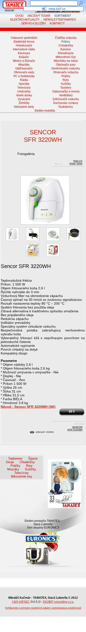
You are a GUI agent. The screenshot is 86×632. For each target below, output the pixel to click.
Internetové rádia (24, 49)
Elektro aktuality (25, 19)
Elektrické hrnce (24, 41)
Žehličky (24, 103)
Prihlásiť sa (57, 9)
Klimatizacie (66, 53)
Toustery (65, 87)
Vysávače (24, 99)
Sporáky (24, 83)
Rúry (66, 80)
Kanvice (65, 49)
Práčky (65, 76)
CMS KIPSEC (21, 602)
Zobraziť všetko (45, 432)
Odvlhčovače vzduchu (65, 68)
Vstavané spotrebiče (24, 38)
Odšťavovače (24, 68)
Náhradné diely (24, 106)
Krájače (24, 57)
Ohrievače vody (24, 72)
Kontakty (57, 23)
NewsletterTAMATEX (59, 19)
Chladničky (66, 45)
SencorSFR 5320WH (74, 428)
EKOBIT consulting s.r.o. (58, 602)
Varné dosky (24, 95)
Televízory (24, 87)
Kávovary (24, 53)
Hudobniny (66, 106)
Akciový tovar (38, 15)
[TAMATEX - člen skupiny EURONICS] (10, 10)
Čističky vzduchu (66, 38)
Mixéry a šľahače (24, 61)
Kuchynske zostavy (65, 103)
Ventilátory (66, 95)
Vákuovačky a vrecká (66, 91)
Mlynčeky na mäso (66, 61)
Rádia (24, 80)
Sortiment (62, 15)
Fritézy (65, 41)
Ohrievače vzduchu (65, 72)
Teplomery (15, 458)
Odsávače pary (65, 64)
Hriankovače (24, 45)
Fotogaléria (26, 154)
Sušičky (66, 83)
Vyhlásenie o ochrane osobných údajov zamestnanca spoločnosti (43, 607)
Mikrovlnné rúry (66, 57)
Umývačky (24, 91)
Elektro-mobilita (45, 110)
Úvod (19, 15)
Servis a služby (33, 23)
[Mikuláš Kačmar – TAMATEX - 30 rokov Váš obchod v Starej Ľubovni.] (14, 4)
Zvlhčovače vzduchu (66, 99)
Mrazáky (23, 64)
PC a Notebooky (24, 76)
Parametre (9, 361)
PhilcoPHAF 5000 (76, 162)
